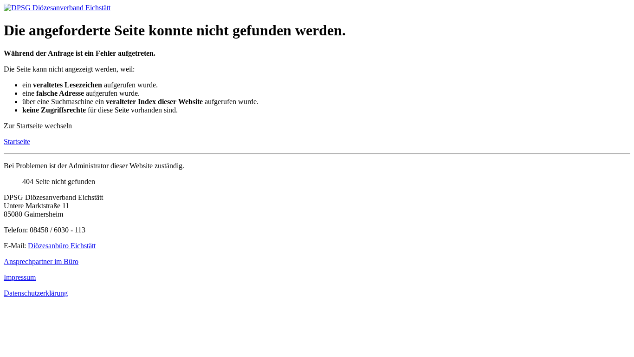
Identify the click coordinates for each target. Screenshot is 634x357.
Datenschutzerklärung (36, 293)
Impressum (20, 277)
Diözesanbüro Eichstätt (62, 246)
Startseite (17, 141)
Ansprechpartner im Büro (41, 261)
